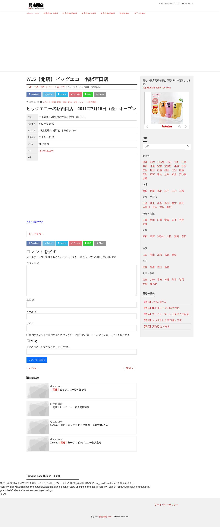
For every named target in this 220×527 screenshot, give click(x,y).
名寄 (145, 166)
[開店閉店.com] (47, 5)
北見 (176, 162)
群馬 (154, 207)
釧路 (145, 178)
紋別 (166, 174)
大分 (152, 279)
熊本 (174, 279)
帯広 (184, 166)
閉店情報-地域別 (89, 13)
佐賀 (145, 279)
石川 (174, 219)
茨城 (162, 207)
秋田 (152, 190)
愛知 (54, 102)
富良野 (168, 166)
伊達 (145, 162)
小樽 (176, 166)
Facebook (35, 94)
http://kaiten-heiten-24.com (157, 87)
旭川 (152, 170)
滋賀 (176, 236)
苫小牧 (182, 174)
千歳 (184, 162)
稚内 (159, 174)
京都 (145, 236)
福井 (181, 219)
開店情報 (92, 102)
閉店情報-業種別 (108, 13)
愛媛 (152, 267)
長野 (169, 207)
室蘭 (159, 166)
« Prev (32, 368)
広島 (166, 254)
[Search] (188, 147)
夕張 (152, 166)
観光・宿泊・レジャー (77, 102)
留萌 (181, 170)
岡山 (152, 254)
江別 (174, 170)
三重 (145, 219)
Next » (129, 368)
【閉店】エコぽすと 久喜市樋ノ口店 (162, 320)
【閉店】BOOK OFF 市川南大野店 (161, 308)
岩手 (166, 190)
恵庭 (145, 170)
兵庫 (152, 236)
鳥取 (174, 254)
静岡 (145, 223)
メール (31, 311)
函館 (152, 162)
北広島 (160, 162)
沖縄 (166, 279)
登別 (145, 174)
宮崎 (159, 279)
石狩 (152, 174)
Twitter (49, 94)
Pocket (76, 94)
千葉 (145, 203)
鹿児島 (153, 283)
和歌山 (160, 236)
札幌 (159, 170)
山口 (145, 254)
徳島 (145, 267)
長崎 (145, 283)
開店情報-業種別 (70, 13)
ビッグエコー (46, 150)
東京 (174, 203)
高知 (166, 267)
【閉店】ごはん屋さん (155, 301)
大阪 (169, 236)
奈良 (184, 236)
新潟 (166, 203)
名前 (30, 300)
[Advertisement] (109, 44)
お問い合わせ (140, 13)
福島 (159, 190)
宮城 (181, 190)
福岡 (181, 279)
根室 (166, 170)
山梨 (159, 203)
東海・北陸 (62, 102)
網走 (174, 174)
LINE (89, 94)
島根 (159, 254)
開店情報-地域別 (51, 13)
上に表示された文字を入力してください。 (49, 347)
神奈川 (146, 207)
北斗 (169, 162)
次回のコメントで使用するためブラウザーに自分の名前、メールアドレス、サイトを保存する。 (80, 335)
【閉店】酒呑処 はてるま (156, 326)
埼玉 (152, 203)
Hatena (62, 94)
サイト (30, 323)
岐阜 (159, 219)
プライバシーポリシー (166, 504)
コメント (32, 263)
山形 (174, 190)
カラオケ (47, 102)
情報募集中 (124, 13)
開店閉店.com (105, 517)
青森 (145, 190)
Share (101, 94)
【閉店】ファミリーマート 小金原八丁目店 (166, 314)
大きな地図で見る (34, 222)
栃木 (181, 203)
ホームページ (33, 13)
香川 (159, 267)
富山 (152, 219)
